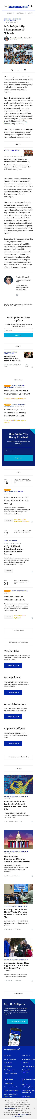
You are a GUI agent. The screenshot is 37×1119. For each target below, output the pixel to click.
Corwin (18, 618)
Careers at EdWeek (10, 1073)
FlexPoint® (22, 398)
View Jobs (12, 665)
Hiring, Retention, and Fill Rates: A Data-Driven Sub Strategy (16, 500)
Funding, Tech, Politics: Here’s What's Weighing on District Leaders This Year (15, 913)
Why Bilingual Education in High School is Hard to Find (12, 358)
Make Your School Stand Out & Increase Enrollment (17, 392)
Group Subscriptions (11, 1090)
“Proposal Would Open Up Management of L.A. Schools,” (18, 121)
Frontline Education (22, 521)
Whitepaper (19, 387)
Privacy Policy (10, 1108)
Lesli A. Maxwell (17, 38)
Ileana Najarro (8, 364)
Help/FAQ (25, 1062)
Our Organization (10, 1059)
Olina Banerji (8, 929)
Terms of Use (23, 1114)
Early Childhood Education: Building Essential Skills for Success (14, 550)
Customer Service (28, 1066)
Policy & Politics (21, 13)
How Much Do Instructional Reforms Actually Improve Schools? (17, 859)
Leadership (10, 13)
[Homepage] (19, 6)
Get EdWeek (8, 1079)
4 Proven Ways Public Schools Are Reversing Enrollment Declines (15, 413)
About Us (7, 1055)
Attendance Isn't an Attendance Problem (14, 598)
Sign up (18, 458)
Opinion (7, 798)
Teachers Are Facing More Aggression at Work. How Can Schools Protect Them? (16, 967)
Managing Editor (20, 280)
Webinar (7, 494)
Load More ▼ (18, 993)
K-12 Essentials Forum (12, 543)
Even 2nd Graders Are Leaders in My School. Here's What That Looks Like (15, 805)
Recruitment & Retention (13, 491)
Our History (8, 1062)
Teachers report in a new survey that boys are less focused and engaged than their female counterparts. (17, 167)
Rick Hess (7, 876)
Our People (8, 1066)
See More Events (18, 630)
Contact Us (26, 1055)
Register (8, 520)
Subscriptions (8, 1083)
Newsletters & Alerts (11, 1087)
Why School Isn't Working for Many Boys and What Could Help (17, 160)
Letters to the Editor (29, 1059)
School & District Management (12, 19)
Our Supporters (9, 1070)
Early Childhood (10, 540)
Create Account (18, 1021)
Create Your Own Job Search (17, 757)
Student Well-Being (11, 150)
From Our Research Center (14, 156)
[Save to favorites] (18, 69)
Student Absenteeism (20, 591)
